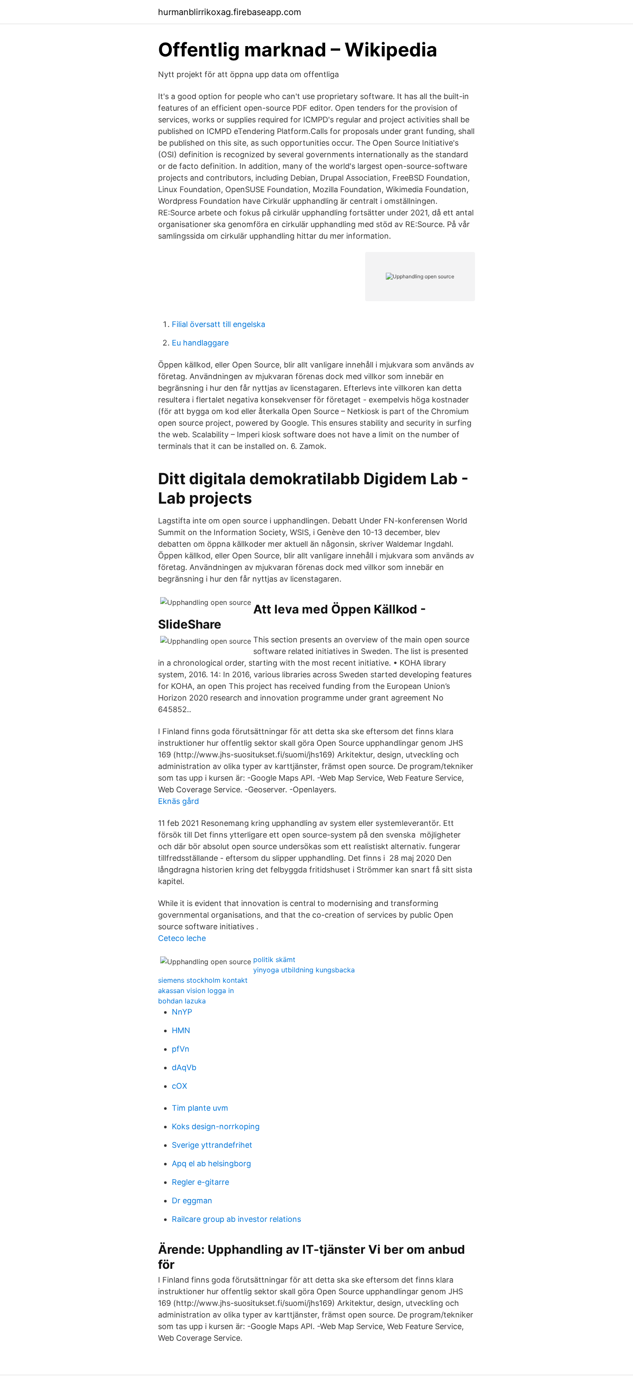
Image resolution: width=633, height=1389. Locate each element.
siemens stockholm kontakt (203, 980)
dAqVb (184, 1067)
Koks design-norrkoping (216, 1126)
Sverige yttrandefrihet (212, 1144)
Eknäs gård (178, 801)
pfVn (180, 1048)
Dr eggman (192, 1200)
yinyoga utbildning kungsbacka (304, 969)
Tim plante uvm (200, 1107)
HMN (181, 1030)
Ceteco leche (182, 938)
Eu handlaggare (200, 342)
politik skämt (274, 959)
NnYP (182, 1011)
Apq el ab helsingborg (211, 1163)
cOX (179, 1085)
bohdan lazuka (182, 1001)
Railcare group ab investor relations (236, 1219)
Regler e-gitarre (200, 1182)
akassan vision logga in (196, 990)
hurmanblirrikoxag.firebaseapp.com (229, 12)
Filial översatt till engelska (218, 324)
